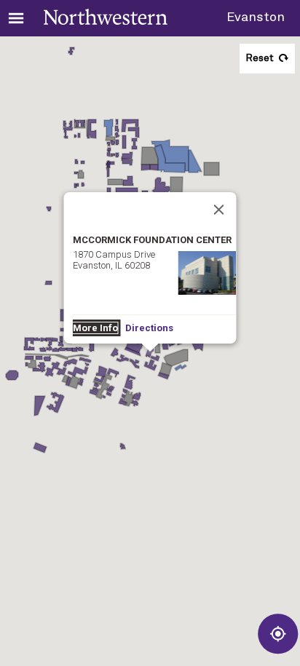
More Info (95, 327)
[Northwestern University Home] (105, 17)
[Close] (219, 209)
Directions (149, 327)
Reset (259, 58)
